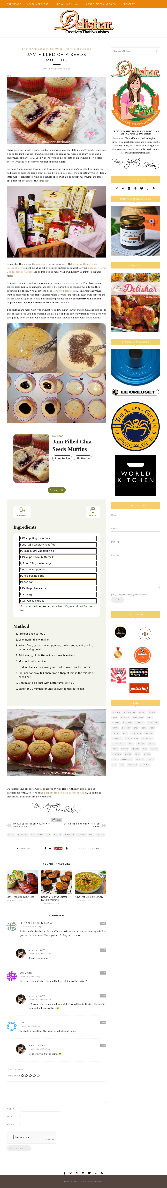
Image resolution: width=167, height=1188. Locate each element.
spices (147, 754)
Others (11, 12)
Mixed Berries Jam (67, 290)
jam (91, 835)
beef (115, 717)
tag (114, 765)
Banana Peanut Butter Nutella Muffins (54, 898)
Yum (9, 75)
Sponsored (84, 49)
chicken (127, 723)
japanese (117, 738)
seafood (117, 754)
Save (60, 848)
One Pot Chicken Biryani (89, 896)
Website (10, 1124)
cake (149, 717)
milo (131, 744)
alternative (129, 712)
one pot (141, 744)
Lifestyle (31, 12)
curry (115, 728)
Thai (122, 765)
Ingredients (22, 515)
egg (144, 728)
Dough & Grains (67, 4)
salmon (154, 749)
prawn (135, 749)
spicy (115, 759)
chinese (140, 723)
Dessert (129, 4)
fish (152, 728)
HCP (125, 733)
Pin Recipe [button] (83, 458)
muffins (100, 835)
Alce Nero (42, 263)
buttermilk (37, 835)
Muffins (69, 49)
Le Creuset (147, 738)
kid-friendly (132, 738)
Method (93, 515)
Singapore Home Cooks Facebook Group (64, 792)
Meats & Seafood (38, 4)
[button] (95, 537)
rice (145, 749)
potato (124, 749)
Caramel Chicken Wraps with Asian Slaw (32, 825)
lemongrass (119, 744)
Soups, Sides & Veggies (101, 4)
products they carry (71, 282)
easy (136, 728)
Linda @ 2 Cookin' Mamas (36, 923)
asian (142, 712)
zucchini (145, 765)
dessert (57, 835)
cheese (116, 723)
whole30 (132, 765)
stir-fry (140, 759)
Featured (56, 49)
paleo (151, 744)
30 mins (116, 712)
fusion (116, 733)
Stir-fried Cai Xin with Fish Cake (82, 825)
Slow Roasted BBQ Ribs (20, 896)
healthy (82, 835)
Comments (23, 848)
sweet (151, 759)
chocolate (153, 723)
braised (125, 717)
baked (11, 835)
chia (48, 835)
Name (10, 1108)
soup (137, 754)
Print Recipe (62, 458)
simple (128, 754)
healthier (69, 835)
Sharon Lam (91, 848)
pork (115, 749)
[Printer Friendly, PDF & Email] (56, 820)
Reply (103, 923)
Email (10, 1116)
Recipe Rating (13, 1075)
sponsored (126, 759)
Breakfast (14, 4)
